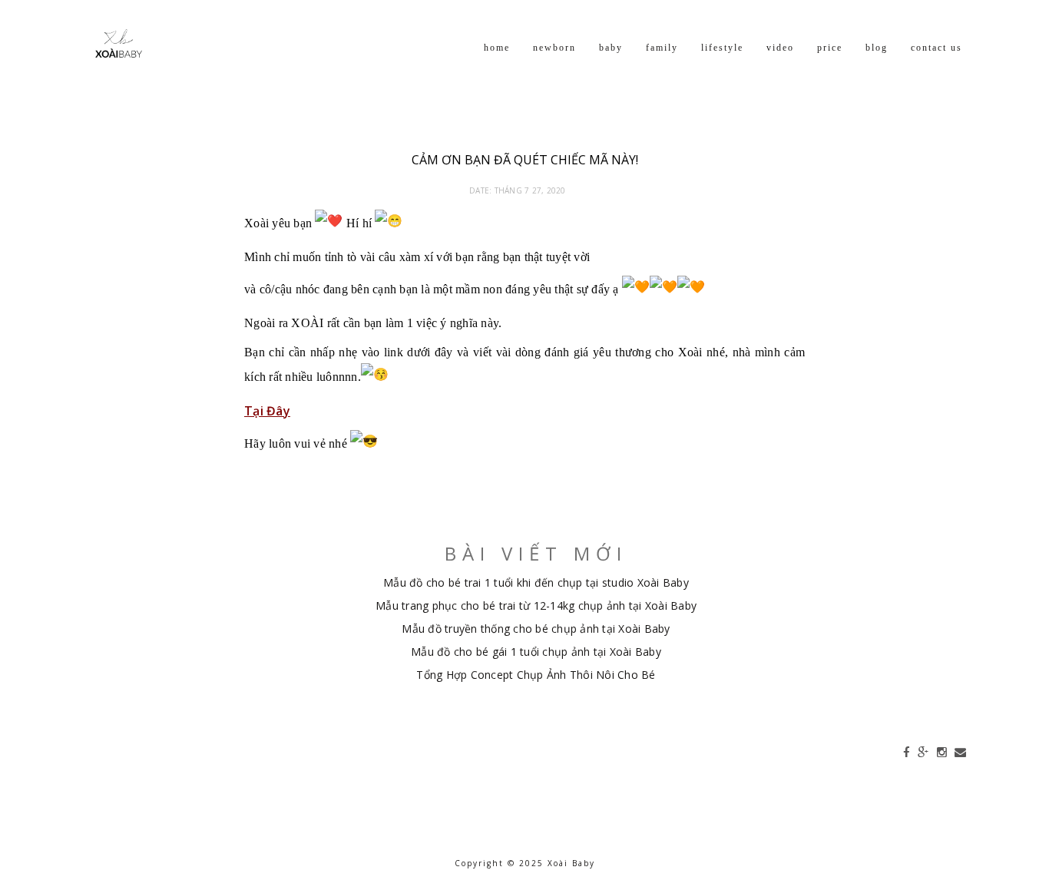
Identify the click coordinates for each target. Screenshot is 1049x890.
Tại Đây (267, 410)
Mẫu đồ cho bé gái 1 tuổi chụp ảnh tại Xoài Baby (536, 651)
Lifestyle (722, 47)
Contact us (936, 47)
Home (497, 47)
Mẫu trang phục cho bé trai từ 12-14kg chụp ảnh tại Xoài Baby (536, 605)
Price (829, 47)
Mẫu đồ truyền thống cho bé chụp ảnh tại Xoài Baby (536, 628)
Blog (876, 47)
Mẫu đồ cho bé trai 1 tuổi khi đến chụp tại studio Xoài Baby (536, 582)
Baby (611, 47)
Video (780, 47)
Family (662, 47)
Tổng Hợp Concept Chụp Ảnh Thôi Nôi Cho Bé (535, 674)
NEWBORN (554, 47)
